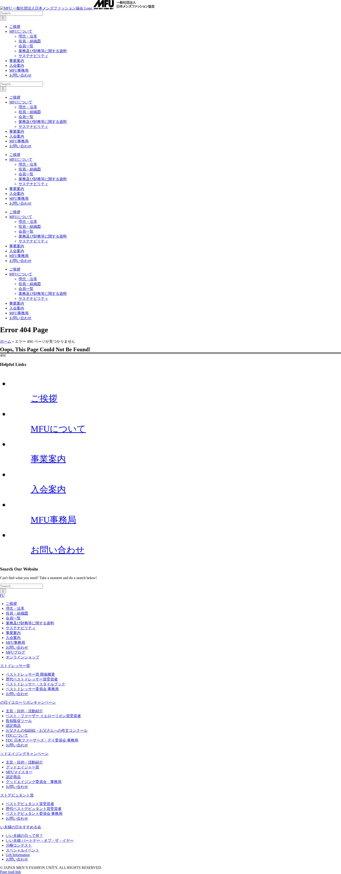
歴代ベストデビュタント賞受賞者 (33, 809)
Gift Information (18, 855)
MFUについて (58, 429)
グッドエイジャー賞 (22, 767)
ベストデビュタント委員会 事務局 (34, 814)
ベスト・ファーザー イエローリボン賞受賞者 (43, 716)
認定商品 (13, 726)
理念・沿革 (15, 608)
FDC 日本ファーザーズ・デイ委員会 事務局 (42, 740)
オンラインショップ (22, 657)
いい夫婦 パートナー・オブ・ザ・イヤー (40, 840)
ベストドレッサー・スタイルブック (35, 684)
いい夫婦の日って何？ (24, 836)
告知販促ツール (19, 721)
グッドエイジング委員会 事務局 (33, 782)
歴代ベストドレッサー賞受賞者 (32, 679)
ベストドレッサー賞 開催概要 (30, 674)
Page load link (10, 872)
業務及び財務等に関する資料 (30, 623)
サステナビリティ (20, 628)
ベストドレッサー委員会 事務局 (32, 689)
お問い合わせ (57, 550)
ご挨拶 (44, 398)
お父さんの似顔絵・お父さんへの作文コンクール (46, 730)
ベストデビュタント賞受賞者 (30, 804)
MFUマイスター (19, 772)
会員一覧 (13, 618)
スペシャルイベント (22, 850)
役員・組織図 (17, 613)
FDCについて (17, 735)
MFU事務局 (53, 520)
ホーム (5, 341)
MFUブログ (15, 652)
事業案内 (48, 459)
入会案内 (48, 489)
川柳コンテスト (19, 845)
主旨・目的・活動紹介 (24, 711)
